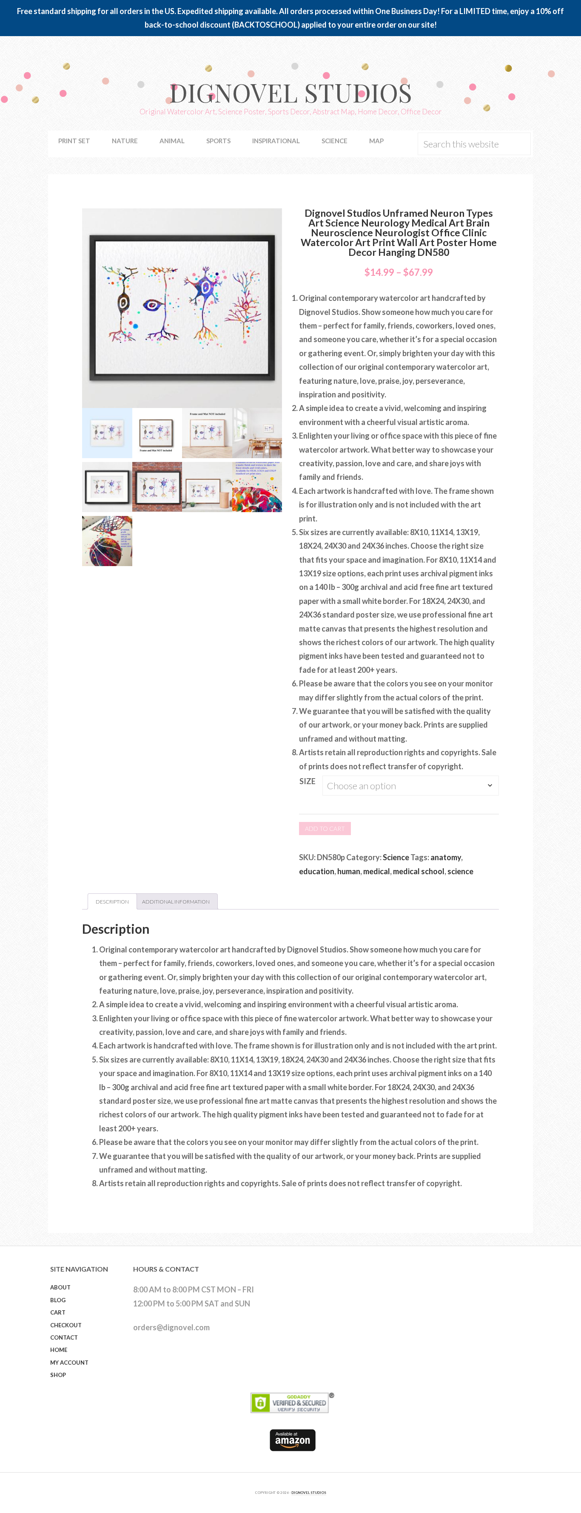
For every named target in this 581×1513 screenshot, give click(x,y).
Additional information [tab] (176, 901)
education (316, 871)
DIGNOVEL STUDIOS (308, 1492)
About (60, 1287)
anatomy (445, 857)
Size (307, 781)
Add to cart (325, 828)
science (460, 871)
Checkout (66, 1325)
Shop (58, 1374)
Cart (58, 1312)
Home (58, 1349)
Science (396, 857)
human (348, 871)
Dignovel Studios (290, 92)
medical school (418, 871)
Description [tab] (112, 901)
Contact (64, 1337)
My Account (69, 1362)
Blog (58, 1300)
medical (376, 871)
